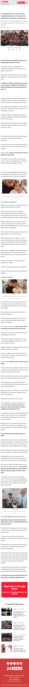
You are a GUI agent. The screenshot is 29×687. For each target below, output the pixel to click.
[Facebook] (12, 49)
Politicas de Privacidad (14, 681)
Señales (21, 2)
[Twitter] (16, 49)
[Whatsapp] (9, 49)
